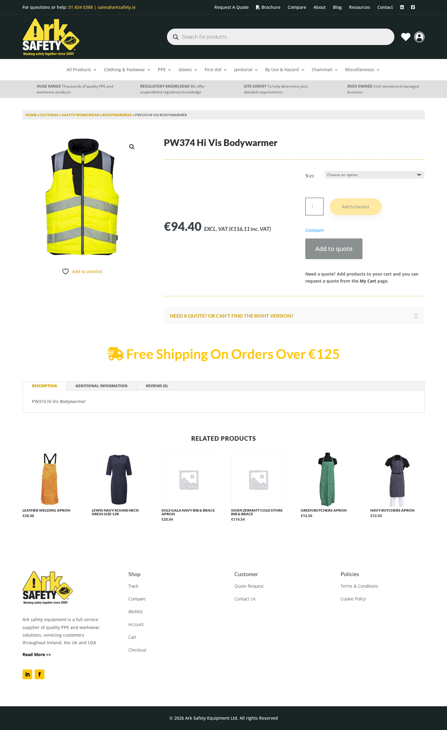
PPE (162, 70)
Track (133, 586)
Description (44, 385)
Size (310, 175)
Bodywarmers (117, 115)
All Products (79, 70)
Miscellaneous (359, 70)
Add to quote (333, 249)
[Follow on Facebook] (39, 674)
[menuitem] (231, 7)
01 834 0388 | (82, 7)
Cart (132, 637)
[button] (131, 146)
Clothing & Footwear (124, 70)
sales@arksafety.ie (116, 7)
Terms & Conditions (359, 586)
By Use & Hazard (282, 70)
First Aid (213, 70)
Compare (137, 599)
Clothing (49, 115)
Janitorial (243, 70)
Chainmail (322, 70)
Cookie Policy (353, 599)
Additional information (101, 385)
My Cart (368, 281)
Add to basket (355, 206)
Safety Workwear (80, 115)
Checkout (137, 650)
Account (136, 624)
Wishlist (135, 611)
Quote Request (249, 586)
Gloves (185, 70)
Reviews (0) (157, 385)
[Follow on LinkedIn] (27, 674)
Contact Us (245, 599)
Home (31, 115)
